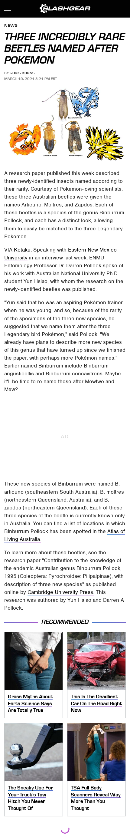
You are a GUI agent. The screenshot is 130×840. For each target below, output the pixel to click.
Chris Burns (22, 73)
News (11, 26)
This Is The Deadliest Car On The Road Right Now (96, 703)
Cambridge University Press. (61, 592)
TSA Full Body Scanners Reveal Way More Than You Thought (96, 798)
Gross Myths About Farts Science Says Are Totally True (30, 703)
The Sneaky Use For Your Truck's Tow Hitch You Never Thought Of (30, 798)
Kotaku (22, 249)
